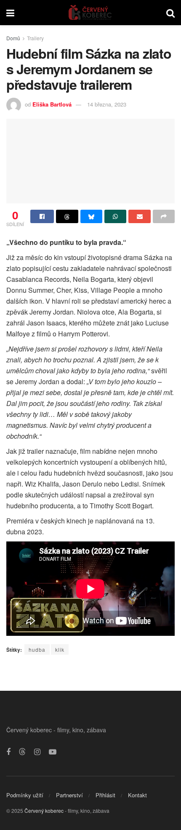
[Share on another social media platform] (164, 216)
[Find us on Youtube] (52, 752)
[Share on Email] (139, 216)
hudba (37, 649)
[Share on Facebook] (42, 216)
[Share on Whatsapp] (115, 216)
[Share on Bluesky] (91, 216)
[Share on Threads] (67, 216)
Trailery (35, 38)
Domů (13, 38)
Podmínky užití (24, 795)
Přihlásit (105, 795)
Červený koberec (44, 810)
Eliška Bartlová (52, 104)
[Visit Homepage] (90, 12)
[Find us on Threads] (22, 752)
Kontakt (137, 795)
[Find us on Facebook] (8, 752)
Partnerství (69, 795)
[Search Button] (170, 12)
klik (59, 649)
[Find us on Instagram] (37, 752)
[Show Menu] (10, 12)
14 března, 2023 (106, 104)
